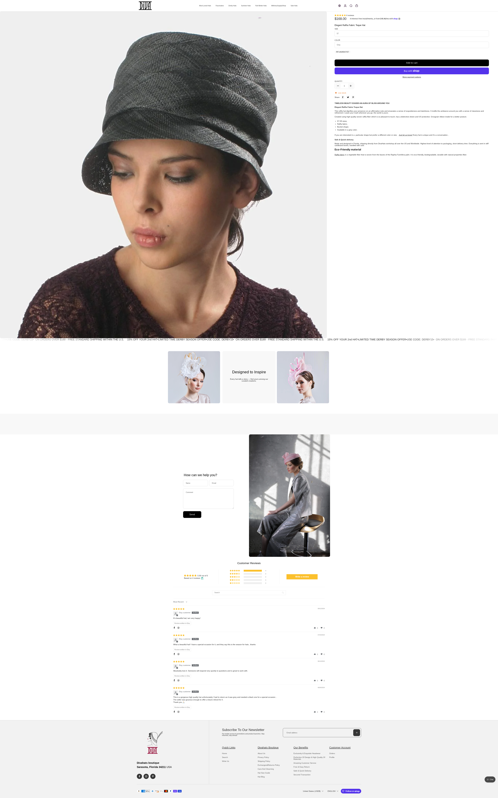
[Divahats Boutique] (155, 6)
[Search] (351, 5)
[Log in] (345, 5)
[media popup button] (322, 335)
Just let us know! (405, 135)
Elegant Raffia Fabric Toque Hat (350, 25)
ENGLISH (332, 791)
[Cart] (356, 5)
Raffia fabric (339, 155)
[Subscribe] (356, 732)
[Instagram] (146, 776)
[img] (178, 609)
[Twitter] (348, 97)
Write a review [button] (302, 577)
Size (336, 29)
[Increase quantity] (350, 85)
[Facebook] (343, 97)
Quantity (338, 81)
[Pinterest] (353, 97)
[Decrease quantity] (338, 85)
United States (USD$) (312, 791)
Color (337, 40)
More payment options (412, 77)
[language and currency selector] (339, 5)
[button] (340, 15)
